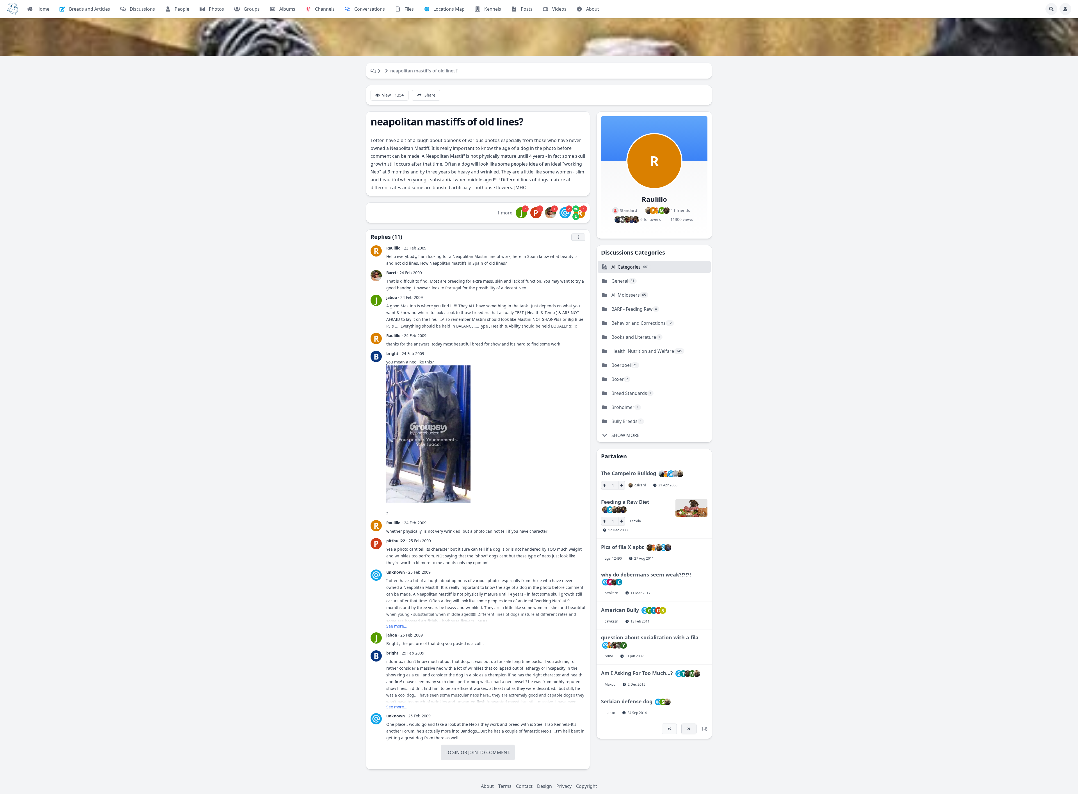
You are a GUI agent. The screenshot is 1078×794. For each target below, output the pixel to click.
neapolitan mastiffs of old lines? (424, 71)
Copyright (586, 786)
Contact (524, 786)
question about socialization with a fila (649, 637)
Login (453, 752)
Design (544, 786)
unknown (395, 572)
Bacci (391, 272)
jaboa (391, 297)
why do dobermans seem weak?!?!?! (646, 574)
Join (473, 752)
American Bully (620, 610)
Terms (504, 786)
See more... (396, 626)
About (487, 786)
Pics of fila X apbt (622, 546)
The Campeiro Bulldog (628, 473)
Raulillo (393, 248)
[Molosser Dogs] (12, 9)
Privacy (564, 786)
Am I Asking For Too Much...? (637, 672)
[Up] (604, 485)
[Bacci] (550, 212)
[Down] (621, 485)
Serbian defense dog (626, 701)
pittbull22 (395, 540)
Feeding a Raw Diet (625, 501)
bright (392, 353)
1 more (504, 213)
